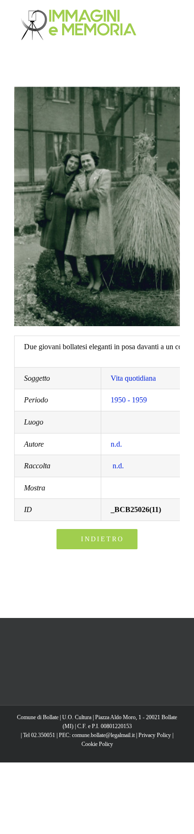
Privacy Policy (154, 735)
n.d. (116, 444)
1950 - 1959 (129, 400)
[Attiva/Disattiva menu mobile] (176, 14)
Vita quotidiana (133, 378)
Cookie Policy (97, 744)
